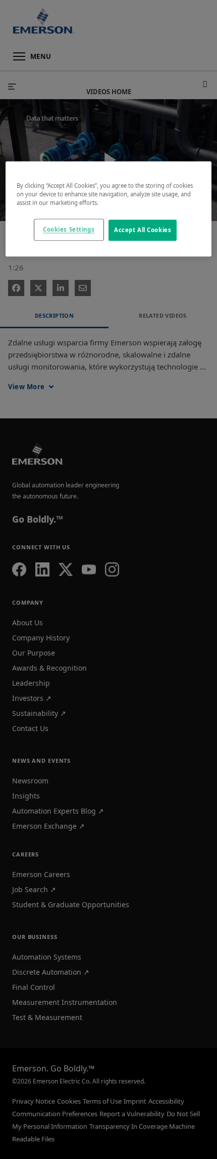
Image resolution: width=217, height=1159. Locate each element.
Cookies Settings (68, 230)
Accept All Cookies (142, 230)
